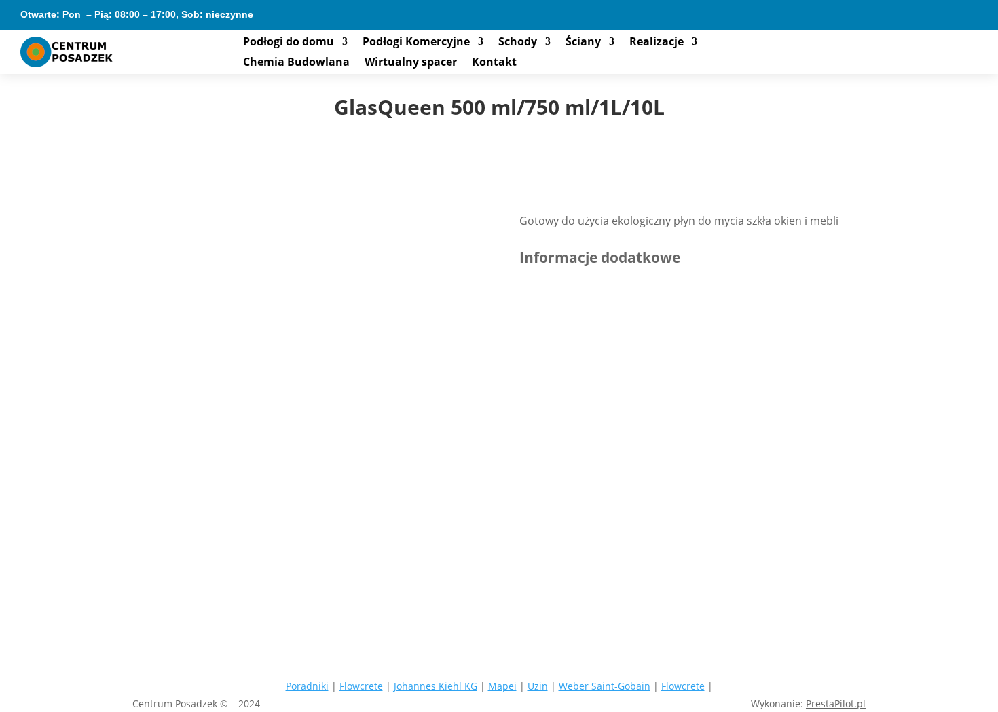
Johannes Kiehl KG (435, 685)
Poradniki (307, 685)
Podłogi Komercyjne (416, 43)
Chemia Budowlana (296, 63)
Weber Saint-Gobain (604, 685)
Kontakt (494, 63)
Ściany (583, 43)
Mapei (502, 685)
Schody (517, 43)
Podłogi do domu (288, 43)
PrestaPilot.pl (836, 703)
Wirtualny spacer (411, 63)
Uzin (538, 685)
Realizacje (656, 43)
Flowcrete (361, 685)
